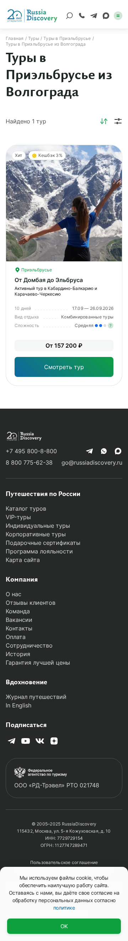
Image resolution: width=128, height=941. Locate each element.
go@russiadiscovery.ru (92, 462)
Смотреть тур (64, 366)
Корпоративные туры (36, 534)
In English (18, 705)
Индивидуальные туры (38, 525)
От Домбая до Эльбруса (49, 279)
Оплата (16, 636)
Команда (18, 611)
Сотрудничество (29, 645)
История (18, 654)
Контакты (19, 628)
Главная (15, 38)
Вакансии (19, 619)
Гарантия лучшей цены (38, 662)
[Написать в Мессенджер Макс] (106, 15)
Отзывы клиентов (30, 602)
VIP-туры (18, 517)
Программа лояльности (39, 551)
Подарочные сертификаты (43, 542)
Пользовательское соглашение (64, 862)
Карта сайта (23, 559)
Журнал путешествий (36, 696)
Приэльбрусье (36, 269)
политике (64, 908)
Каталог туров (26, 508)
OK (64, 926)
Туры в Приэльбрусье (67, 38)
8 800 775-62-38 (29, 462)
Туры (33, 38)
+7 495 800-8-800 (31, 451)
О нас (13, 594)
